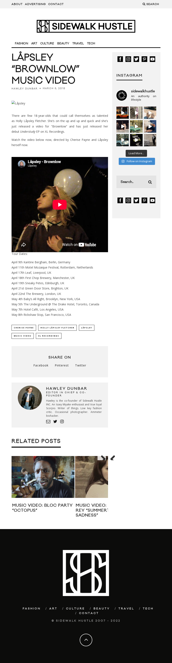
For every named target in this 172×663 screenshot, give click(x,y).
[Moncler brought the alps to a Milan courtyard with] (136, 126)
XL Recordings (48, 335)
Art (34, 43)
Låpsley (86, 327)
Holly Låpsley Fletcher (57, 327)
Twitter (80, 365)
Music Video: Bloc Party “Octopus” (42, 508)
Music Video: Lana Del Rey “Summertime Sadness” (103, 510)
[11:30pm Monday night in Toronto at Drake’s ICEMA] (122, 126)
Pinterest (62, 365)
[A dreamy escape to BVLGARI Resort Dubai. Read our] (150, 113)
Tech (91, 43)
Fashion (21, 43)
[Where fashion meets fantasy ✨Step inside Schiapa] (136, 113)
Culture (47, 43)
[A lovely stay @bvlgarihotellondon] (122, 113)
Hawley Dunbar (25, 88)
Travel (78, 43)
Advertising (35, 4)
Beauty (63, 43)
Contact (56, 4)
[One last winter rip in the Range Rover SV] (122, 140)
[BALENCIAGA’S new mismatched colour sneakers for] (136, 140)
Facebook (40, 365)
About (17, 4)
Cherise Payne (24, 327)
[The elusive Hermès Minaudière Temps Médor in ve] (150, 126)
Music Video (22, 335)
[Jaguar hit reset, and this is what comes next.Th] (150, 140)
